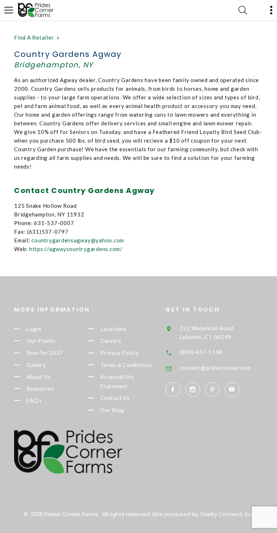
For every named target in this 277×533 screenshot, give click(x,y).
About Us (38, 376)
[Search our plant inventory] (242, 10)
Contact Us (115, 398)
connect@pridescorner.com (215, 367)
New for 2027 (44, 353)
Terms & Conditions (126, 365)
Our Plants (40, 340)
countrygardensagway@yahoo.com (77, 240)
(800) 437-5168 (201, 352)
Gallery (36, 365)
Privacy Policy (119, 353)
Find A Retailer (34, 37)
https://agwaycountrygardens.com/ (76, 249)
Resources (40, 388)
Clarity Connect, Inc (226, 514)
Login (33, 329)
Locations (113, 329)
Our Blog (112, 410)
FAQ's (34, 400)
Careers (110, 340)
